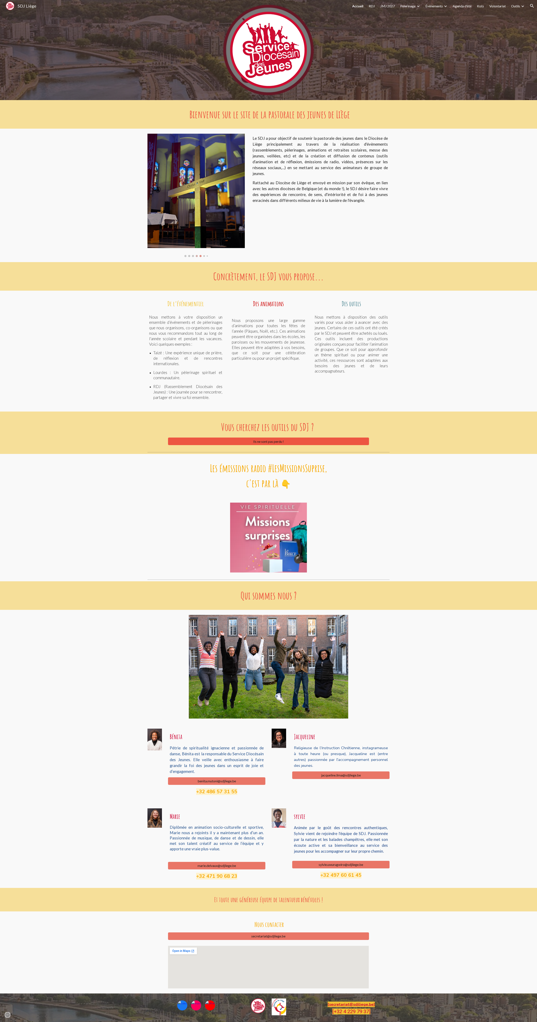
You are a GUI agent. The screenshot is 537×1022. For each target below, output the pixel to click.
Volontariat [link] (497, 6)
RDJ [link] (372, 6)
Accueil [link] (357, 6)
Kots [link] (480, 6)
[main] (268, 114)
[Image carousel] (196, 195)
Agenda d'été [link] (462, 6)
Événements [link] (434, 6)
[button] (532, 6)
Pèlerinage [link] (408, 6)
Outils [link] (515, 6)
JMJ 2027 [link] (387, 6)
